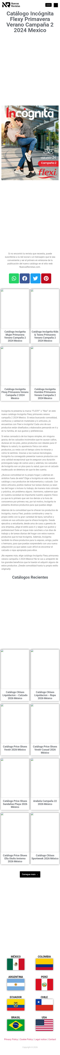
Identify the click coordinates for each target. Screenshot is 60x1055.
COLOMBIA (44, 956)
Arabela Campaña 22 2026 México (45, 802)
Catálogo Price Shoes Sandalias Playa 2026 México (15, 804)
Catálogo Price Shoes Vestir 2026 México (15, 748)
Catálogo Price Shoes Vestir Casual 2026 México (45, 749)
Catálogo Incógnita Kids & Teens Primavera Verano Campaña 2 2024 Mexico (45, 336)
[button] (54, 109)
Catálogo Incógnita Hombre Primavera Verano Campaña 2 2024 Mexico (45, 394)
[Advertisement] (30, 69)
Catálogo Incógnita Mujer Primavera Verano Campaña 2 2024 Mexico (15, 336)
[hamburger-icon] (48, 5)
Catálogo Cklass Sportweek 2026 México (45, 857)
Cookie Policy (26, 1039)
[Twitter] (35, 278)
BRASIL (15, 1017)
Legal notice (41, 1039)
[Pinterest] (46, 278)
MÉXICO (16, 956)
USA (44, 1017)
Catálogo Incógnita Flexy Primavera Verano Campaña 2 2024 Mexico (15, 394)
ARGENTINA (15, 976)
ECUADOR (16, 997)
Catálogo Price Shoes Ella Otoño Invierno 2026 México (15, 858)
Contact (52, 1039)
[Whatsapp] (14, 278)
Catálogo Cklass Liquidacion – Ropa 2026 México (45, 695)
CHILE (44, 997)
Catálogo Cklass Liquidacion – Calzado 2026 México (15, 695)
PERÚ (44, 976)
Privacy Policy (11, 1039)
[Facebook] (25, 278)
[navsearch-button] (56, 5)
